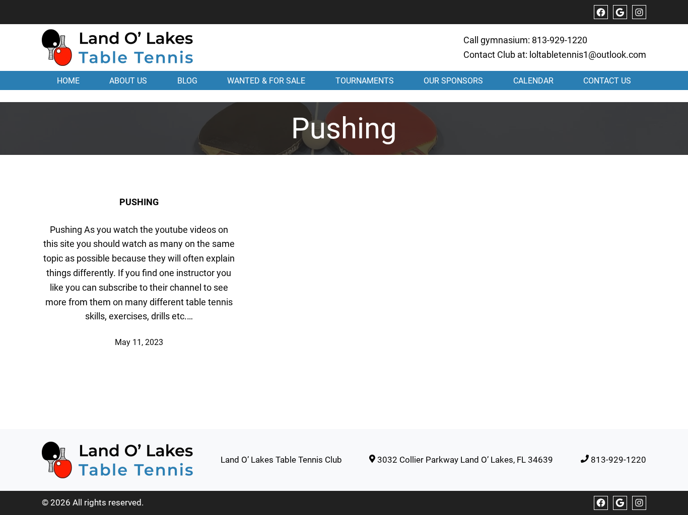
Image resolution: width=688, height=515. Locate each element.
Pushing (139, 202)
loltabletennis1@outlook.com (587, 54)
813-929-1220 (559, 40)
